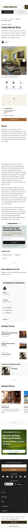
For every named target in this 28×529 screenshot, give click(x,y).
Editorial (4, 497)
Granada (14, 368)
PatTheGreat (6, 294)
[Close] (26, 514)
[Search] (23, 7)
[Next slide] (24, 60)
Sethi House (5, 407)
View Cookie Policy (13, 519)
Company (4, 511)
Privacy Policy (9, 246)
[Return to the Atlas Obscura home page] (9, 7)
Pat (6, 42)
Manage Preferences (14, 526)
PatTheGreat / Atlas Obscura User (9, 76)
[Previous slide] (4, 60)
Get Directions (14, 119)
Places (3, 492)
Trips (3, 501)
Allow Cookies (14, 522)
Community (5, 506)
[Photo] (23, 334)
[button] (6, 82)
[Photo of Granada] (5, 371)
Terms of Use (15, 246)
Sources (5, 319)
